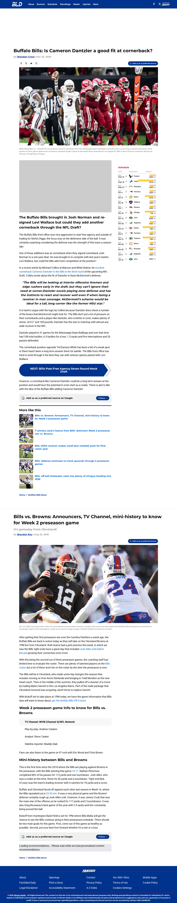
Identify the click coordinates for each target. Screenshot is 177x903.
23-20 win (51, 793)
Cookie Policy (150, 882)
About (22, 877)
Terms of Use (120, 882)
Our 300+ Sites (121, 877)
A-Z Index (91, 887)
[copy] (36, 63)
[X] (160, 4)
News (31, 4)
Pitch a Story (56, 882)
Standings (65, 4)
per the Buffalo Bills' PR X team (69, 700)
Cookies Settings (122, 887)
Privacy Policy (94, 882)
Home (22, 495)
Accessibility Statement (62, 887)
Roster (76, 4)
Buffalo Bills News (37, 495)
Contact (90, 877)
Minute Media (20, 895)
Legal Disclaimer (28, 887)
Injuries (86, 4)
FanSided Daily (27, 882)
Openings (54, 877)
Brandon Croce (26, 56)
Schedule (52, 4)
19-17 (75, 771)
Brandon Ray (24, 534)
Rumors (41, 4)
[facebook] (154, 4)
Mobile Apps (150, 877)
